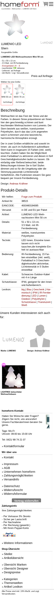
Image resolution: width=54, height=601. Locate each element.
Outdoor (25, 299)
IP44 (35, 292)
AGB (7, 468)
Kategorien (11, 579)
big (23, 289)
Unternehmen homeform (19, 471)
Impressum (11, 464)
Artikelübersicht (13, 557)
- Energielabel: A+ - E (10, 66)
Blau (29, 289)
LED (34, 295)
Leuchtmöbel (5, 9)
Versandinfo (11, 479)
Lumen (42, 295)
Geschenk (38, 289)
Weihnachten (16, 9)
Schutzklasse (28, 302)
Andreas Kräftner (19, 183)
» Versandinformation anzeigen (33, 593)
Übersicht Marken (15, 564)
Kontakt (9, 457)
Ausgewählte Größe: (9, 52)
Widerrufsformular (15, 493)
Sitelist (8, 554)
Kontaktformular (14, 446)
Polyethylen (38, 299)
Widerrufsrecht (13, 490)
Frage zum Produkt (31, 196)
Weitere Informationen (18, 543)
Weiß (24, 305)
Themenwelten (13, 582)
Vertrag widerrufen (26, 500)
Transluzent (44, 302)
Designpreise (12, 572)
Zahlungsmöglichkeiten (18, 475)
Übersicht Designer (16, 568)
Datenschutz (12, 486)
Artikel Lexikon (13, 586)
